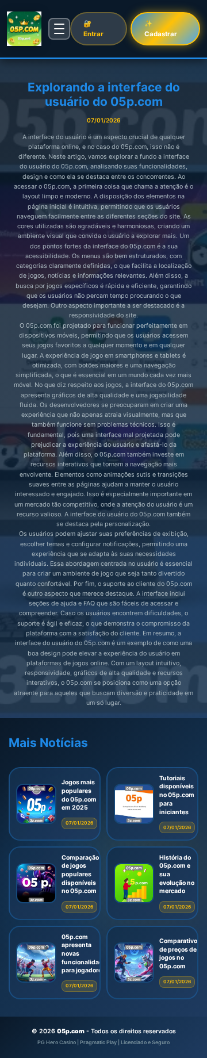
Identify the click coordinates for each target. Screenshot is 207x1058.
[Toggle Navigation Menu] (59, 29)
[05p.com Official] (24, 29)
